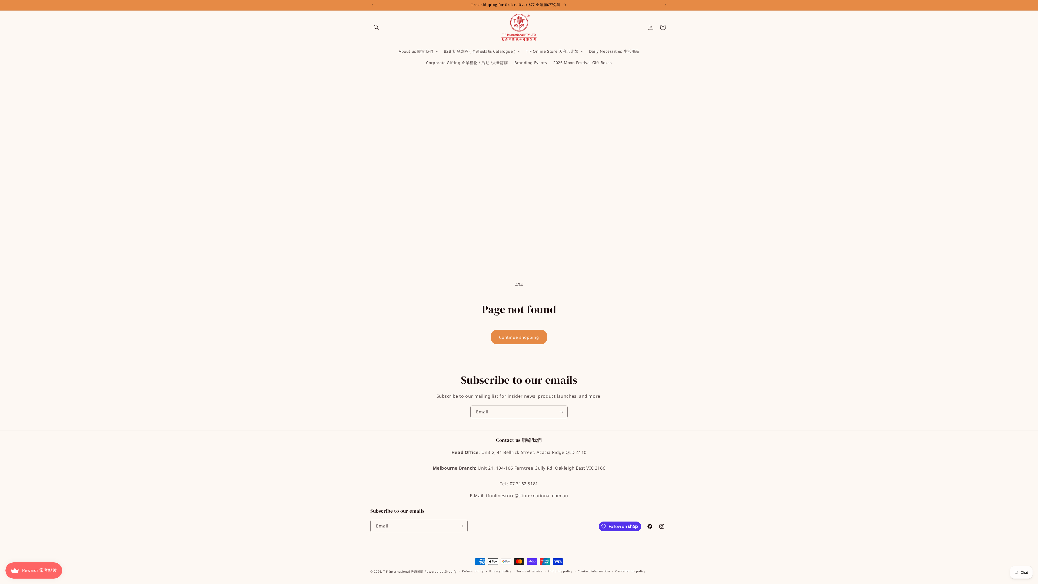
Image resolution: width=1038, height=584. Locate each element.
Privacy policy (500, 571)
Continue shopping (519, 337)
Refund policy (473, 571)
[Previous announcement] (372, 5)
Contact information (594, 571)
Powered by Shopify (441, 571)
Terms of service (529, 571)
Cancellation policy (630, 571)
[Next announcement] (666, 5)
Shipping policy (560, 571)
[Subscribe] (561, 412)
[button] (376, 27)
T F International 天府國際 (404, 571)
